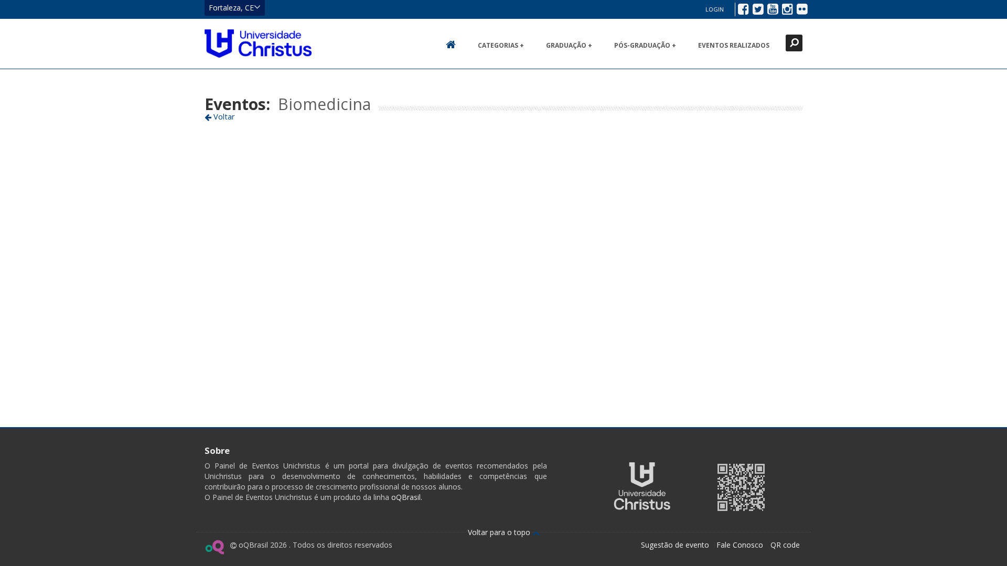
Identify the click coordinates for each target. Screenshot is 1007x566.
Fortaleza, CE (231, 8)
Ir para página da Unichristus (642, 486)
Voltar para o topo (500, 532)
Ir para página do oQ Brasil (214, 547)
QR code (785, 545)
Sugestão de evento (675, 545)
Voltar (223, 116)
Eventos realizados (733, 45)
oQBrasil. (405, 497)
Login (714, 9)
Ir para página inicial (258, 43)
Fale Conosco (739, 545)
